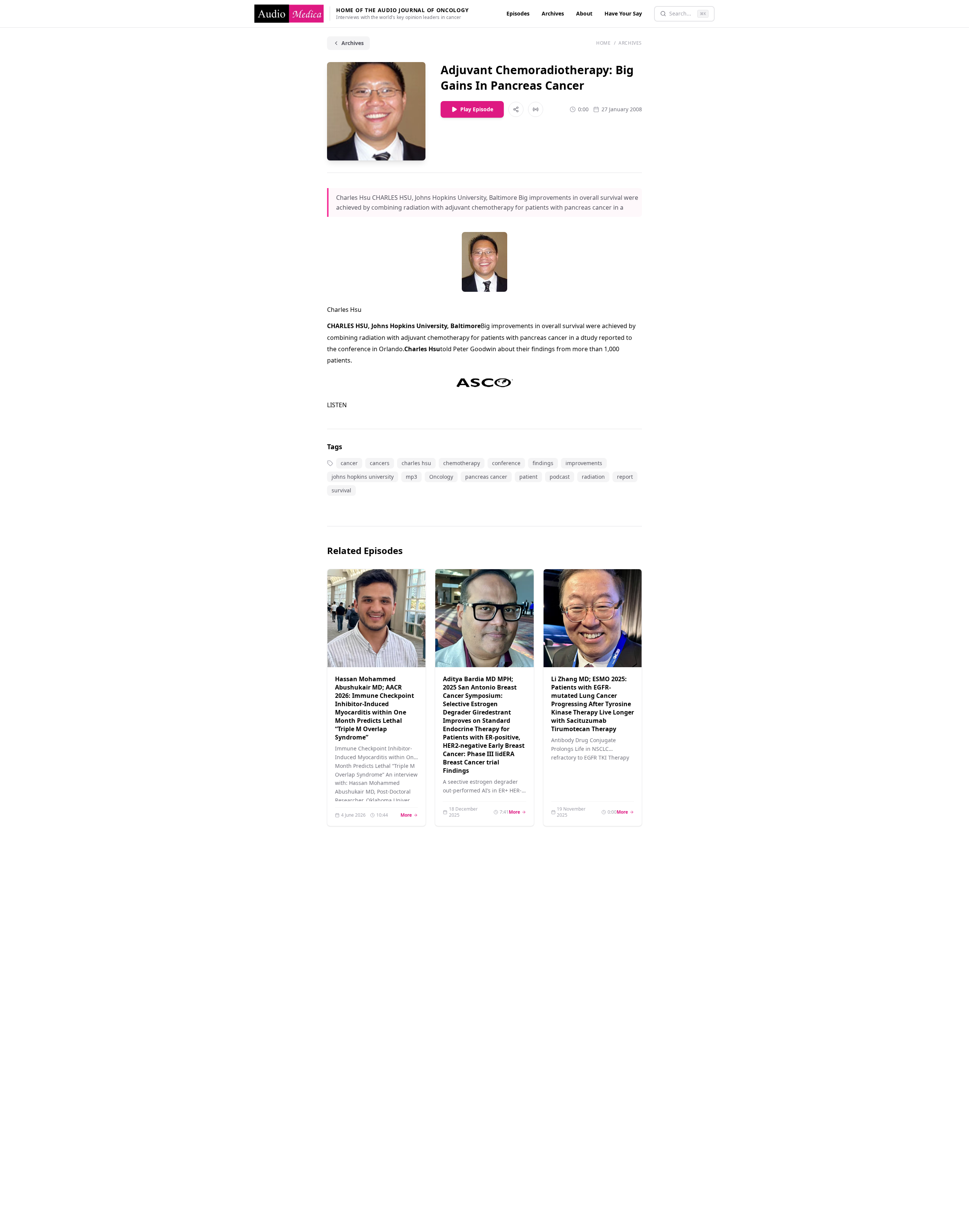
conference (506, 463)
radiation (593, 476)
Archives (553, 13)
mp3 (411, 476)
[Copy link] (515, 109)
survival (341, 490)
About (584, 13)
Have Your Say (623, 13)
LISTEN (337, 405)
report (625, 476)
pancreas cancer (486, 476)
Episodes (518, 13)
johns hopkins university (363, 476)
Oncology (441, 476)
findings (543, 463)
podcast (560, 476)
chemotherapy (461, 463)
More (409, 815)
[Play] (410, 652)
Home (603, 43)
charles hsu (416, 463)
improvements (584, 463)
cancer (349, 463)
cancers (379, 463)
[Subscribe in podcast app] (535, 109)
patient (528, 476)
